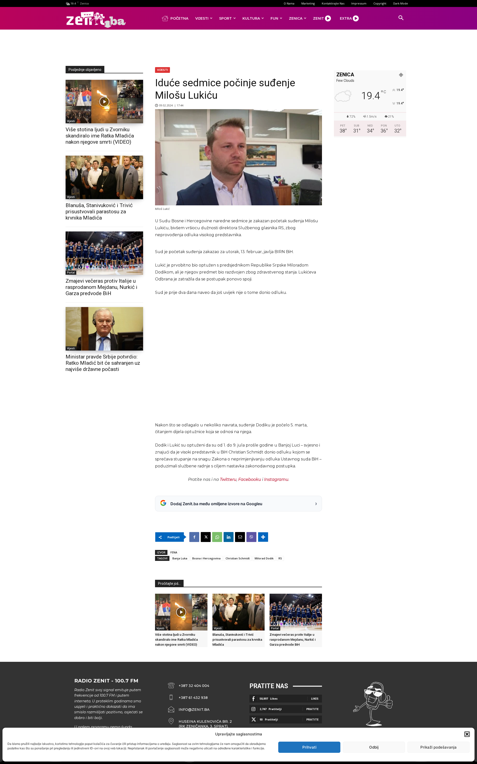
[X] (206, 537)
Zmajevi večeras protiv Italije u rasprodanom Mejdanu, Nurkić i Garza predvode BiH (101, 287)
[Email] (240, 537)
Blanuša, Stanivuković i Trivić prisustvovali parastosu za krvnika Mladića (99, 211)
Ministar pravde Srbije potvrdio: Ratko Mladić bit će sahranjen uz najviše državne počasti (103, 363)
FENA (173, 552)
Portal (71, 272)
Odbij (374, 747)
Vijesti (71, 121)
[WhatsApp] (217, 537)
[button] (467, 734)
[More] (263, 537)
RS (280, 558)
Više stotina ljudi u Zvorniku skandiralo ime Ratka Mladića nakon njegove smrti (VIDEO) (100, 136)
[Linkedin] (229, 537)
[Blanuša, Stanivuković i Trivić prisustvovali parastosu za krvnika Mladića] (104, 177)
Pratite (312, 709)
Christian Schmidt (238, 558)
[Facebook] (194, 537)
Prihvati (309, 747)
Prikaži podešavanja (438, 747)
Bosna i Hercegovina (206, 558)
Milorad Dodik (264, 558)
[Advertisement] (238, 47)
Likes (314, 698)
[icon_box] (200, 724)
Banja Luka (179, 558)
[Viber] (251, 537)
